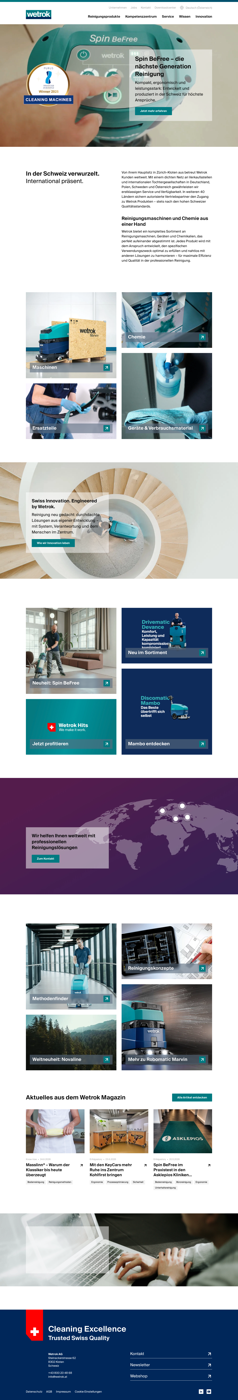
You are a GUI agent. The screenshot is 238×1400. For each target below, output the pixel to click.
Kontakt (146, 7)
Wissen (184, 16)
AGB (49, 1391)
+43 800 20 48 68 (60, 1373)
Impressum (63, 1391)
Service (168, 16)
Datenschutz (34, 1391)
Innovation (204, 16)
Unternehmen (118, 7)
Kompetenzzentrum (141, 16)
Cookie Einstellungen (88, 1392)
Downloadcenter (165, 7)
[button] (71, 335)
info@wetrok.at (57, 1377)
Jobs (134, 7)
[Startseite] (38, 14)
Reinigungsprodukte (104, 16)
